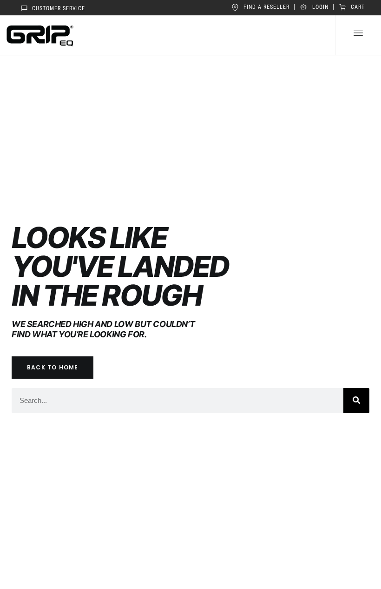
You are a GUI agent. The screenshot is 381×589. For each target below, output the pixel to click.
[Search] (356, 400)
